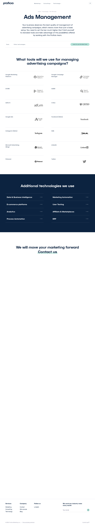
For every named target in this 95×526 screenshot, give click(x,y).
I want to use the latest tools (80, 44)
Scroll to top (85, 522)
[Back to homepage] (8, 3)
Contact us (47, 252)
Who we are (23, 509)
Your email (66, 510)
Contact (22, 507)
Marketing (8, 507)
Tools (7, 44)
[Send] (88, 510)
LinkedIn (36, 507)
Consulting (8, 509)
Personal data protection (29, 522)
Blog (21, 511)
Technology (8, 511)
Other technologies (19, 44)
